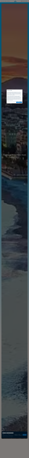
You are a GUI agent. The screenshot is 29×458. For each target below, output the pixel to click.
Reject (17, 102)
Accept (20, 102)
